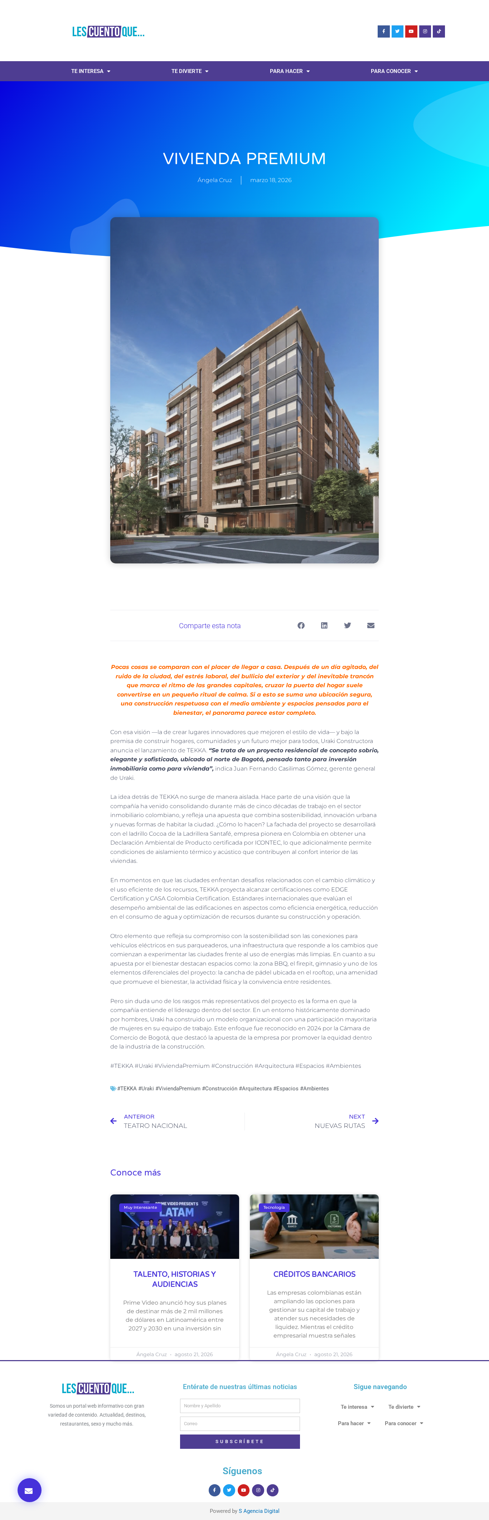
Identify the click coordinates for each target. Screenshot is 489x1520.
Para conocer (391, 71)
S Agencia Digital (259, 1511)
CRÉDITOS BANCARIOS (314, 1274)
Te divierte (186, 71)
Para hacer (286, 71)
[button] (30, 1490)
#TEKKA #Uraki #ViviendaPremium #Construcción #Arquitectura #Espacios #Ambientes (223, 1088)
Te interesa (87, 71)
